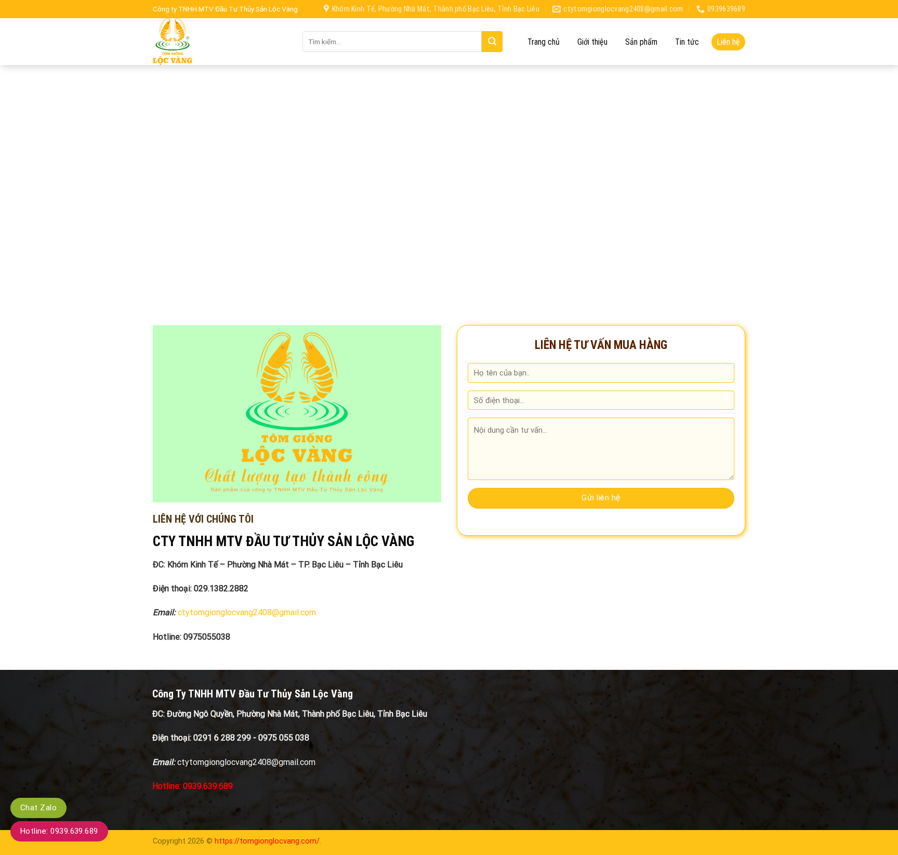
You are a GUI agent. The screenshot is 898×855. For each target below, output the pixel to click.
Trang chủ (543, 42)
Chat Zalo (38, 807)
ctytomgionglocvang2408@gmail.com (247, 612)
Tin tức (687, 42)
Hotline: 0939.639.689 (59, 831)
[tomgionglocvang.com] (220, 41)
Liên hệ (728, 42)
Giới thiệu (592, 42)
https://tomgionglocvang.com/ (267, 841)
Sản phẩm (641, 42)
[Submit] (492, 41)
